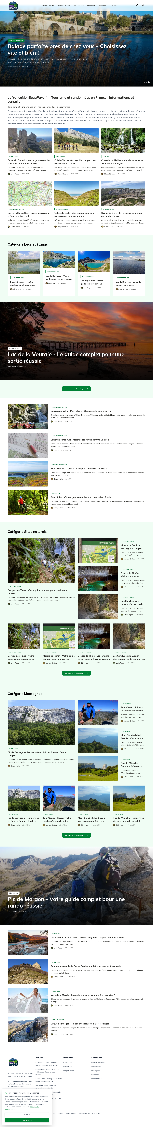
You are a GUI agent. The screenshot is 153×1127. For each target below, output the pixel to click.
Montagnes (103, 5)
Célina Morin (12, 911)
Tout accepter (27, 1120)
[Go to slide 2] (146, 82)
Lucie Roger (12, 366)
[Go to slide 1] (144, 82)
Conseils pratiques (63, 5)
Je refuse (27, 1115)
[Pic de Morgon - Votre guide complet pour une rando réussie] (76, 886)
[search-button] (137, 5)
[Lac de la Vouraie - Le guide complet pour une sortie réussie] (76, 341)
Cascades (113, 5)
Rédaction (68, 1057)
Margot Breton (13, 66)
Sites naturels (91, 5)
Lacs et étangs (78, 5)
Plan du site (96, 1113)
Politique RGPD (71, 1113)
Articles (39, 1057)
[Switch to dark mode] (143, 5)
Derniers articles (48, 5)
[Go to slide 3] (149, 82)
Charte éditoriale (84, 1113)
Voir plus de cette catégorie (75, 389)
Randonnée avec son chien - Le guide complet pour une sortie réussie (47, 1072)
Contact (60, 1113)
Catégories (96, 1057)
